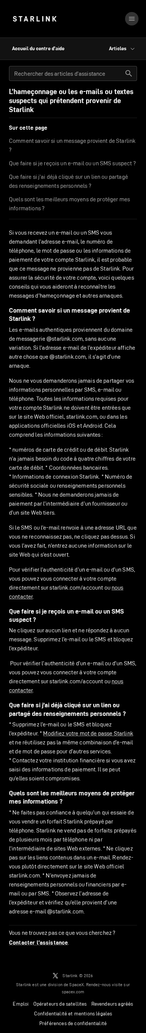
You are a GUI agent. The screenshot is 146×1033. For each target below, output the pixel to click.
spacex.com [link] (73, 991)
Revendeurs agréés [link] (112, 1004)
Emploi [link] (20, 1004)
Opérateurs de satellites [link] (60, 1004)
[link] (34, 18)
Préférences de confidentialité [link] (73, 1023)
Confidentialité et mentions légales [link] (73, 1014)
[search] (128, 73)
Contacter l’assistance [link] (38, 943)
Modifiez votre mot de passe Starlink (88, 733)
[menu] (132, 18)
